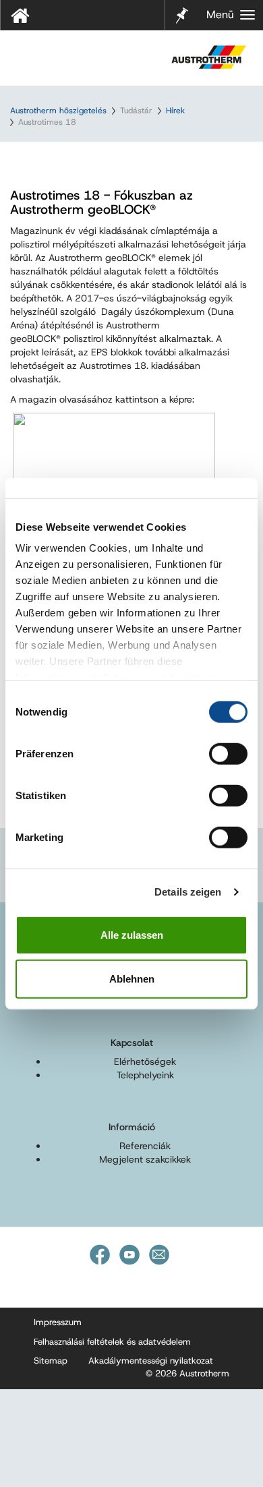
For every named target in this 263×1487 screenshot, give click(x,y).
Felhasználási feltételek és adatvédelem (112, 1341)
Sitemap (50, 1360)
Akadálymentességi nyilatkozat (150, 1360)
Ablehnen (131, 979)
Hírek (175, 110)
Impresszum (58, 1322)
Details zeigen (187, 892)
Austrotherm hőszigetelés (58, 110)
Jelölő (182, 6)
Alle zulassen (131, 934)
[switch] (228, 753)
